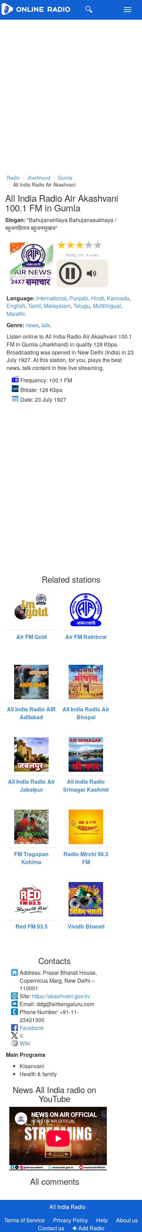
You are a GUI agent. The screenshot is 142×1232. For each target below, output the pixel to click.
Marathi (16, 314)
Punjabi (78, 298)
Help (102, 1220)
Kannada (118, 298)
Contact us (51, 1228)
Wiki (25, 1043)
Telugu (81, 306)
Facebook (32, 1028)
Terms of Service (24, 1220)
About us (127, 1220)
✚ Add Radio (88, 1228)
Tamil (34, 306)
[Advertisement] (71, 92)
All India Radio (67, 1207)
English (16, 306)
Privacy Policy (71, 1220)
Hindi (97, 298)
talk (45, 325)
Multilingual (107, 306)
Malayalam (57, 306)
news (32, 325)
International (51, 298)
